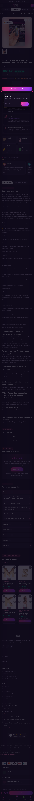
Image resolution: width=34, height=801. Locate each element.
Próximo (24, 104)
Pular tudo (7, 103)
